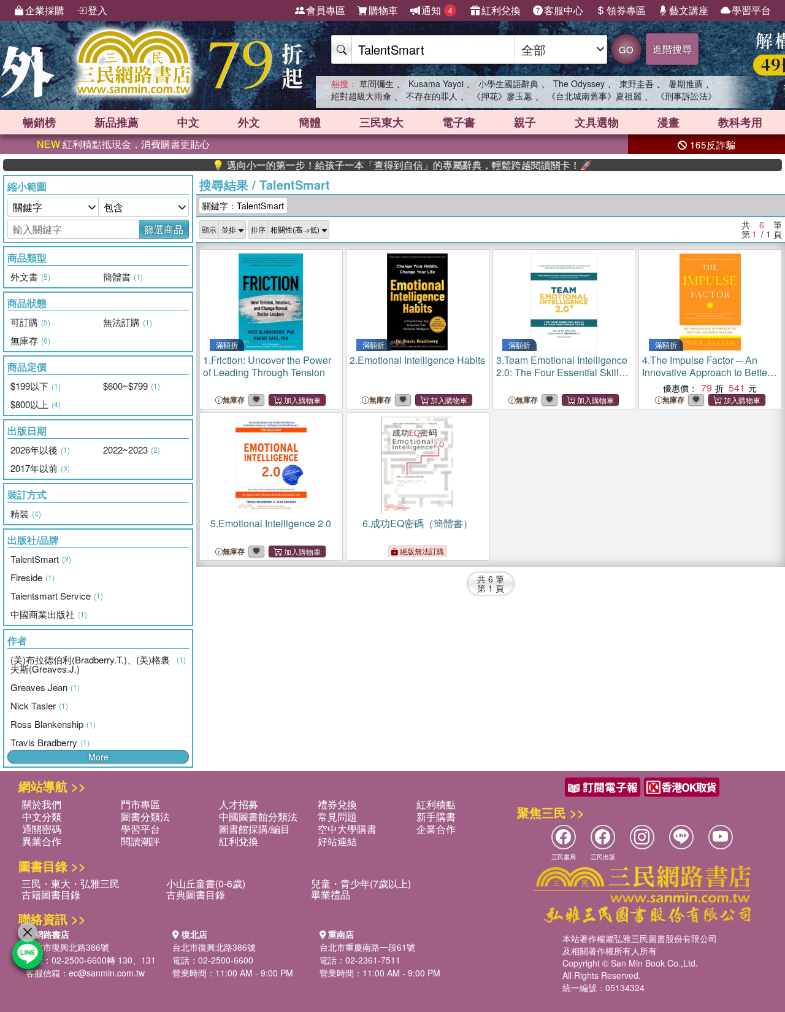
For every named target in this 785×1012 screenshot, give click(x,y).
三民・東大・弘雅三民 (70, 883)
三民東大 (381, 122)
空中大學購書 (347, 829)
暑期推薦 (685, 83)
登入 (97, 10)
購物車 (383, 10)
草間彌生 (376, 83)
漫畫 (668, 122)
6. (417, 523)
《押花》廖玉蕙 (502, 96)
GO (626, 49)
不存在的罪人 (432, 96)
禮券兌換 (337, 804)
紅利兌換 (501, 10)
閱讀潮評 (140, 841)
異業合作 (41, 841)
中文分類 (41, 816)
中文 (188, 122)
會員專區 (325, 10)
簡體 (310, 122)
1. (267, 366)
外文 (249, 122)
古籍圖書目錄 (50, 894)
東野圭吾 (636, 83)
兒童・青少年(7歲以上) (361, 883)
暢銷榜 (39, 122)
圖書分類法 (145, 816)
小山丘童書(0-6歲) (205, 883)
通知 (437, 10)
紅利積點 (436, 804)
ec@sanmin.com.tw (107, 973)
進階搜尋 (672, 49)
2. (417, 360)
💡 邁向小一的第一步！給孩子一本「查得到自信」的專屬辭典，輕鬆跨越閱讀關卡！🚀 (378, 165)
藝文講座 (688, 10)
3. (561, 372)
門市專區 (140, 804)
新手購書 (436, 816)
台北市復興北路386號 (67, 947)
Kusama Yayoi (436, 83)
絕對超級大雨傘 (361, 96)
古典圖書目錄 (195, 894)
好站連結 (337, 841)
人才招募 (238, 804)
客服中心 (563, 10)
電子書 (458, 122)
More (98, 757)
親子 (525, 122)
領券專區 (626, 10)
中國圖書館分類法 (258, 816)
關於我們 (41, 804)
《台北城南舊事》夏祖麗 (594, 96)
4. (706, 372)
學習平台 (751, 10)
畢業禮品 (330, 894)
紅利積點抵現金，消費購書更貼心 (123, 144)
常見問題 (337, 816)
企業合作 (436, 829)
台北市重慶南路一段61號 (367, 947)
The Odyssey (579, 83)
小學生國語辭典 (508, 83)
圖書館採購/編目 (254, 829)
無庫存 (234, 400)
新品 (116, 122)
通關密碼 (41, 829)
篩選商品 (163, 229)
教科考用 (740, 122)
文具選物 (597, 122)
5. (270, 523)
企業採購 (44, 10)
